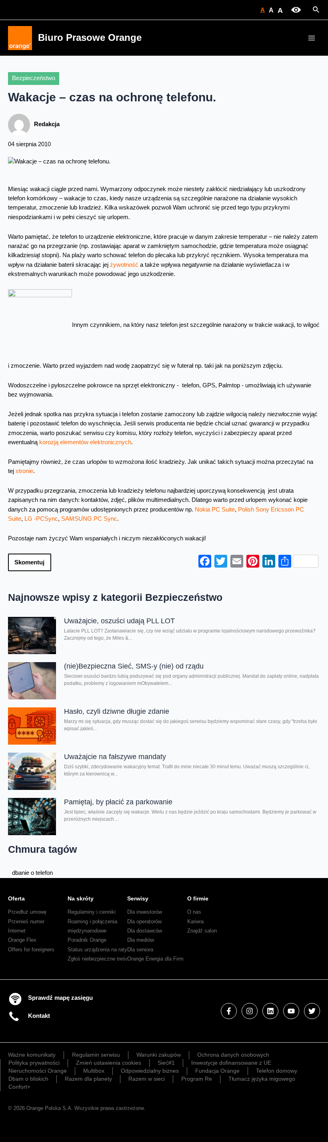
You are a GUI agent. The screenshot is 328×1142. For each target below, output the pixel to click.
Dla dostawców (144, 931)
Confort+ (19, 1087)
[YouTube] (291, 1011)
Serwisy (137, 898)
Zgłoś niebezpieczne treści (99, 959)
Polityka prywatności (34, 1062)
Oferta (16, 898)
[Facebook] (229, 1011)
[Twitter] (312, 1011)
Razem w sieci (146, 1079)
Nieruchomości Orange (37, 1070)
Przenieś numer (26, 921)
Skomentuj (29, 562)
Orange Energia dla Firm (155, 959)
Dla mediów (140, 940)
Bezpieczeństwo (33, 78)
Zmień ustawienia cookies (108, 1062)
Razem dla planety (88, 1079)
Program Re (196, 1079)
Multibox (93, 1070)
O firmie (197, 898)
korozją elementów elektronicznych (85, 442)
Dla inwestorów (144, 912)
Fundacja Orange (217, 1070)
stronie (24, 471)
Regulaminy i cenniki (92, 912)
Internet (17, 931)
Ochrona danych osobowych (233, 1054)
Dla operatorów (144, 921)
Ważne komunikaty (32, 1054)
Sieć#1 (166, 1062)
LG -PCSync (41, 519)
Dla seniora (140, 950)
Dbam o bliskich (28, 1079)
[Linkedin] (270, 1011)
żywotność (124, 265)
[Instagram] (250, 1011)
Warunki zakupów (158, 1054)
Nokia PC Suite (215, 509)
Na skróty (81, 898)
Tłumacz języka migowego (261, 1079)
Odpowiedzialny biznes (150, 1070)
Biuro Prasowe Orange (90, 37)
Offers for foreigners (31, 950)
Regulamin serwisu (96, 1054)
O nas (194, 912)
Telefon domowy (276, 1070)
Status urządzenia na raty (97, 950)
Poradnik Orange (87, 940)
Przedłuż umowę (27, 912)
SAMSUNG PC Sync (89, 519)
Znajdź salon (202, 931)
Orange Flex (22, 940)
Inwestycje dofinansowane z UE (231, 1062)
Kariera (195, 921)
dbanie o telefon (32, 873)
